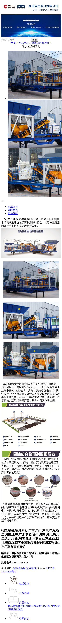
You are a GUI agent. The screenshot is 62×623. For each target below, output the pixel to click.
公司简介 (24, 618)
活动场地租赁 (20, 568)
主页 (13, 43)
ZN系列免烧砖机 (34, 606)
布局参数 (13, 213)
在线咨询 (24, 593)
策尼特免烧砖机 (16, 606)
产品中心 (24, 43)
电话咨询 (24, 583)
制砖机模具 (16, 609)
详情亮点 (13, 210)
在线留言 (13, 206)
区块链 (32, 568)
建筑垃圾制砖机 (40, 43)
